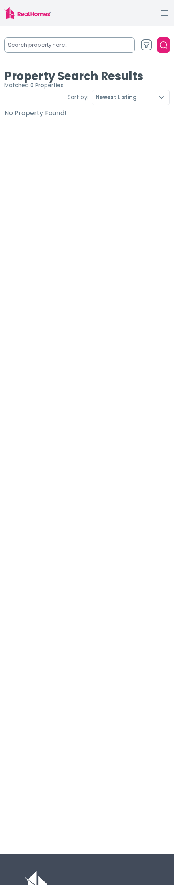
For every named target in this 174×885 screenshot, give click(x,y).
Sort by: (78, 97)
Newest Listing (116, 97)
